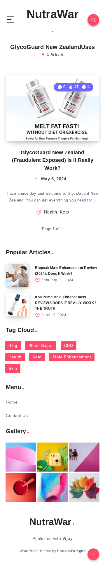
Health (50, 211)
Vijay (67, 538)
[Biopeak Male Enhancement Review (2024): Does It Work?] (17, 275)
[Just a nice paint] (52, 487)
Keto (64, 211)
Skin (12, 368)
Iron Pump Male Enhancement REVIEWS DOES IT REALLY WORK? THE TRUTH (65, 302)
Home (12, 402)
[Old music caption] (84, 457)
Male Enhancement (72, 357)
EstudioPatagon (71, 551)
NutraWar (53, 14)
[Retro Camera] (52, 457)
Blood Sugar (41, 345)
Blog (12, 345)
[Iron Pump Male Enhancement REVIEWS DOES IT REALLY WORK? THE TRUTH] (17, 304)
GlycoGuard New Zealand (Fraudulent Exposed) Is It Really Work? (52, 160)
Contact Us (17, 415)
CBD (68, 345)
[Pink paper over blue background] (21, 457)
